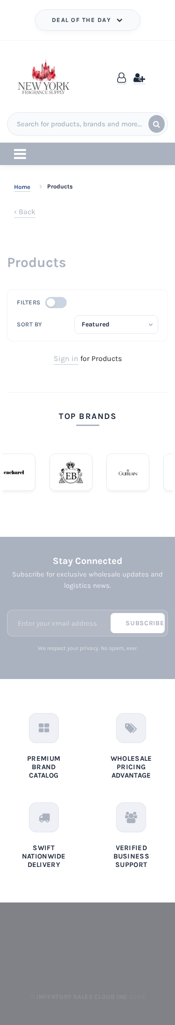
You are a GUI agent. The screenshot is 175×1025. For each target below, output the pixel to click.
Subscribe (145, 623)
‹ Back (24, 211)
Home (22, 186)
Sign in (66, 358)
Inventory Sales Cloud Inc (81, 996)
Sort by (29, 324)
